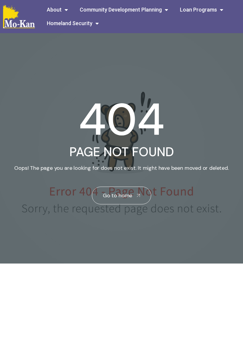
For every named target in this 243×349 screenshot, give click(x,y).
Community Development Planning (121, 10)
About (54, 10)
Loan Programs (198, 10)
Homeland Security (69, 23)
